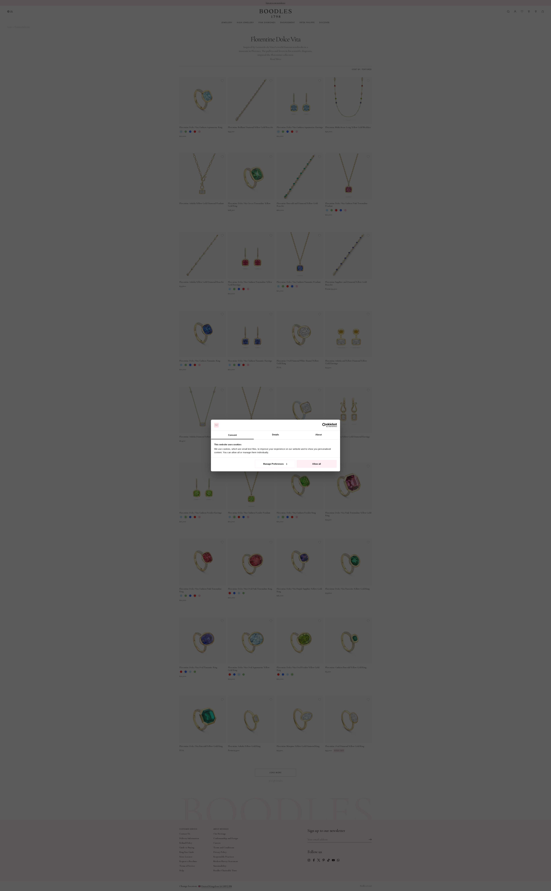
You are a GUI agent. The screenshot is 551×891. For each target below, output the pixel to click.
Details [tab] (275, 434)
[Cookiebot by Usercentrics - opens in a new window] (324, 425)
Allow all (316, 464)
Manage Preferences (273, 464)
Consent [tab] (232, 435)
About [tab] (318, 434)
